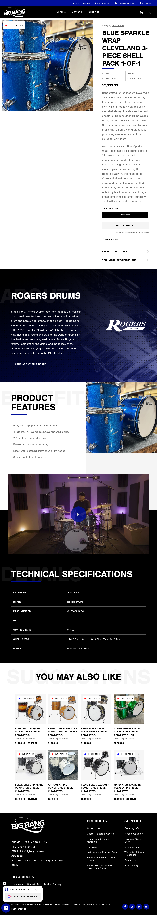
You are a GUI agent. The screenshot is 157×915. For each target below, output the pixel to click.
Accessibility (102, 904)
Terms (57, 904)
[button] (141, 12)
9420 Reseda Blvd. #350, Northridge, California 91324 (37, 863)
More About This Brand (30, 364)
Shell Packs (118, 25)
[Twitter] (139, 907)
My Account (147, 3)
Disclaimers (88, 904)
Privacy (66, 904)
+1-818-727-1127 (20, 846)
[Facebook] (125, 907)
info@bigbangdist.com (32, 851)
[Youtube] (146, 907)
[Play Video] (78, 514)
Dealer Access (82, 3)
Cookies (76, 904)
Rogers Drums (109, 78)
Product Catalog (126, 3)
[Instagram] (132, 907)
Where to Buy (103, 3)
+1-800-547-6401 (30, 842)
